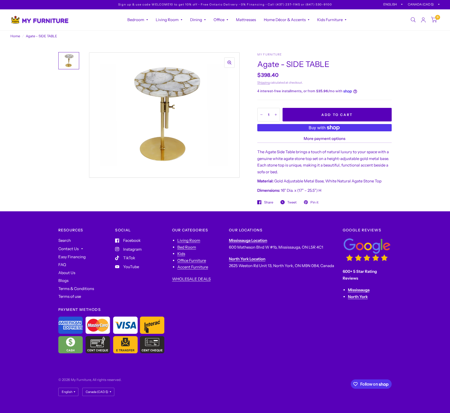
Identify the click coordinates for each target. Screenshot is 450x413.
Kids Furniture (330, 19)
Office (219, 19)
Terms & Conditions (76, 288)
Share (268, 202)
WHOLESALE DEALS (191, 278)
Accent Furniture (192, 266)
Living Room (167, 19)
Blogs (63, 280)
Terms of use (69, 296)
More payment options (324, 138)
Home (15, 36)
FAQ (62, 264)
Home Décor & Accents (285, 19)
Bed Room (186, 247)
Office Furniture (191, 260)
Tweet (292, 202)
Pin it (314, 202)
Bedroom (135, 19)
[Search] (413, 19)
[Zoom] (229, 62)
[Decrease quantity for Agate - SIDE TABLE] (261, 114)
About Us (66, 272)
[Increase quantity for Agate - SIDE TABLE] (276, 114)
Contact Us (68, 248)
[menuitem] (137, 20)
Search (64, 240)
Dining (196, 19)
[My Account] (423, 19)
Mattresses (246, 19)
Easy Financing (72, 256)
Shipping (263, 82)
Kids (181, 253)
